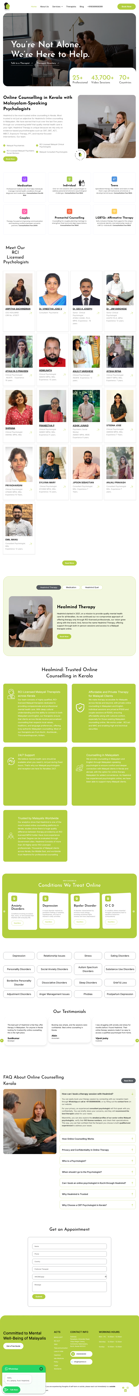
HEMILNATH (45, 370)
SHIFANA (10, 428)
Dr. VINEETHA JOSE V (50, 309)
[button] (57, 6)
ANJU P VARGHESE (83, 371)
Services (56, 6)
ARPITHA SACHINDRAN (17, 309)
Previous (4, 911)
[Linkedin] (125, 1390)
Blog (82, 6)
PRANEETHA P (46, 425)
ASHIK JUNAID (81, 425)
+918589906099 (95, 6)
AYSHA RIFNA (113, 371)
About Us (44, 6)
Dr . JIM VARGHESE (116, 309)
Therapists (71, 6)
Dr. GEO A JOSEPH (82, 309)
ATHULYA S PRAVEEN (16, 371)
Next (134, 911)
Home (34, 6)
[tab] (48, 587)
